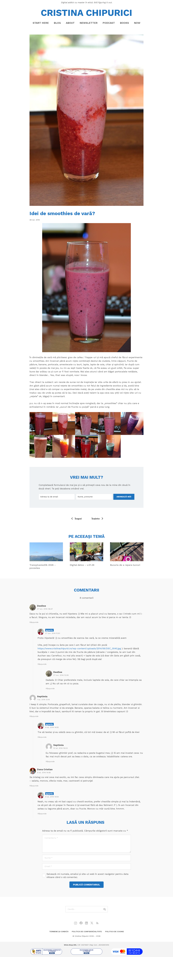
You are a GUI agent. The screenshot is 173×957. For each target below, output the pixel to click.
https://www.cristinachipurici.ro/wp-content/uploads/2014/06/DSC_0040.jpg (79, 648)
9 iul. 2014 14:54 (52, 797)
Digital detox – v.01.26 (82, 565)
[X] (91, 923)
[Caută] (105, 909)
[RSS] (97, 923)
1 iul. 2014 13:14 (43, 699)
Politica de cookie (114, 931)
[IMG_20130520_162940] (63, 446)
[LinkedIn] (86, 923)
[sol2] (86, 951)
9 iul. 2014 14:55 (52, 727)
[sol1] (46, 951)
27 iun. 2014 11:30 (52, 633)
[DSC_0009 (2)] (63, 423)
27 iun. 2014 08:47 (45, 609)
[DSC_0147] (41, 446)
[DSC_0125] (109, 423)
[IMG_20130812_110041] (132, 423)
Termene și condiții (58, 931)
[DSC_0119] (41, 423)
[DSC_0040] (86, 423)
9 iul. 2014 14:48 (44, 772)
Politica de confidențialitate (87, 931)
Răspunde (34, 622)
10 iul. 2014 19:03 (60, 748)
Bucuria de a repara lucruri (125, 565)
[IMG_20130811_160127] (109, 446)
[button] (77, 23)
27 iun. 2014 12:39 (61, 675)
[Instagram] (75, 923)
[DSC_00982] (86, 446)
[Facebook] (81, 923)
